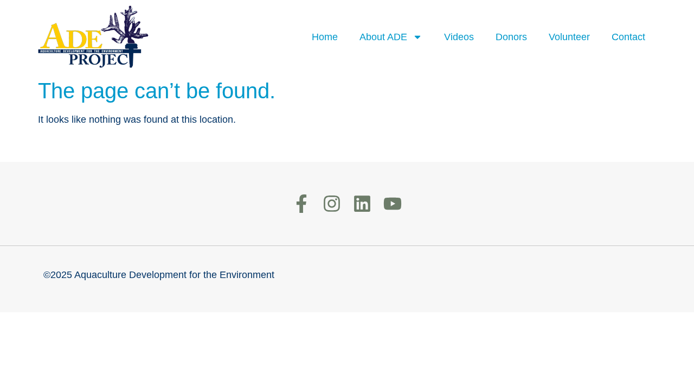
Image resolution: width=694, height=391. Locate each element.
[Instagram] (332, 203)
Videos (459, 36)
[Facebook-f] (301, 203)
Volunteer (569, 36)
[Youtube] (392, 203)
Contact (628, 36)
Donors (511, 36)
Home (325, 36)
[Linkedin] (362, 203)
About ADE (383, 36)
